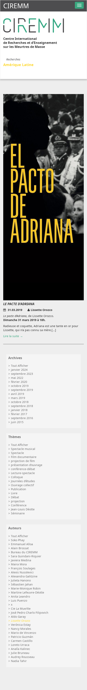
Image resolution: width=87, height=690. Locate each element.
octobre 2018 (20, 402)
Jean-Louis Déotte (23, 509)
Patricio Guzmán (22, 637)
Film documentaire (23, 457)
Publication (18, 489)
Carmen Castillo (21, 641)
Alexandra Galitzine (24, 576)
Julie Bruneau (20, 653)
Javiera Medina (21, 560)
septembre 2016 (22, 418)
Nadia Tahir (19, 661)
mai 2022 (17, 378)
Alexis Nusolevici (22, 572)
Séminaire (18, 513)
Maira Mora (19, 564)
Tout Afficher (19, 366)
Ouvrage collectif (22, 485)
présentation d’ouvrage (26, 465)
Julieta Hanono (21, 580)
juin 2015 (17, 422)
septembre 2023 (22, 374)
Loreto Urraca (20, 645)
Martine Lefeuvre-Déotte (27, 592)
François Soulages (23, 568)
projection (18, 501)
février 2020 (19, 382)
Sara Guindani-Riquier (26, 556)
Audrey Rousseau (23, 657)
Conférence (19, 505)
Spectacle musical (23, 449)
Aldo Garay (18, 617)
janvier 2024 (19, 370)
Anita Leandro (20, 596)
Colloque (17, 477)
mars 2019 (18, 398)
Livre (14, 493)
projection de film (23, 461)
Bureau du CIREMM (24, 552)
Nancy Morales (21, 629)
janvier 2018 (19, 410)
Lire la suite (11, 336)
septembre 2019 (22, 390)
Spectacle (17, 453)
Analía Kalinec (20, 649)
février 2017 (19, 414)
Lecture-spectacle (23, 473)
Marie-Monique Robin (26, 588)
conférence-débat (23, 469)
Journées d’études (23, 481)
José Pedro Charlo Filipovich (29, 612)
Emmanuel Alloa (22, 544)
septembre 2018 (22, 406)
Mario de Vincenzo (23, 633)
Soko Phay (17, 540)
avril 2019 (17, 394)
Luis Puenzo (19, 600)
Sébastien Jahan (22, 584)
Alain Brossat (20, 548)
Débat (15, 497)
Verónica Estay (21, 625)
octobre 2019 (20, 386)
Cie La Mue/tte (21, 608)
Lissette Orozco (20, 621)
